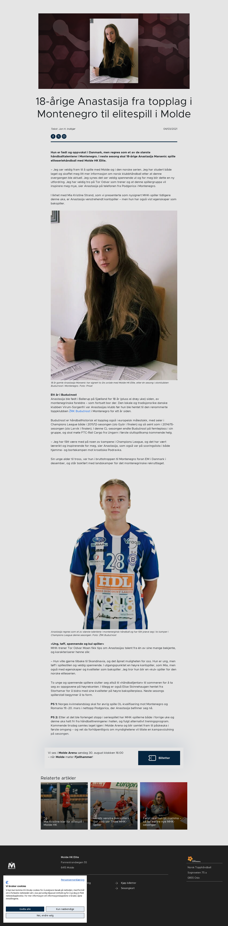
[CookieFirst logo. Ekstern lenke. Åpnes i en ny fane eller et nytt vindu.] (7, 882)
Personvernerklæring (72, 879)
